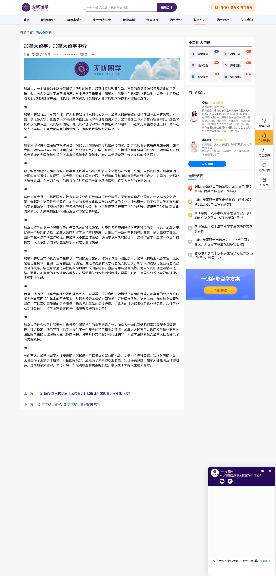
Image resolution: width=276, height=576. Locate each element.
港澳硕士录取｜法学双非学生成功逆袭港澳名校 (223, 228)
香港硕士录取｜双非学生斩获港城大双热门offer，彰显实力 (223, 255)
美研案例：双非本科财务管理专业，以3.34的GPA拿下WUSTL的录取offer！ (223, 215)
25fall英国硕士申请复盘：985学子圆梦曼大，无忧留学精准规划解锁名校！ (222, 242)
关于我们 (247, 20)
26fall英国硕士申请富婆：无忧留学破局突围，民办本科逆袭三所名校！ (222, 188)
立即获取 (220, 290)
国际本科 (73, 20)
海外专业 (176, 20)
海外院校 (223, 20)
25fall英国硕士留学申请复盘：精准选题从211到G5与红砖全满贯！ (222, 202)
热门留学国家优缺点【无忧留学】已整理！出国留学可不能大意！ (85, 393)
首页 (26, 20)
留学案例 (129, 20)
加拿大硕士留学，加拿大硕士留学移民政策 (69, 404)
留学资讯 (200, 20)
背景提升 (152, 20)
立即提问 (207, 164)
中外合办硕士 (102, 20)
